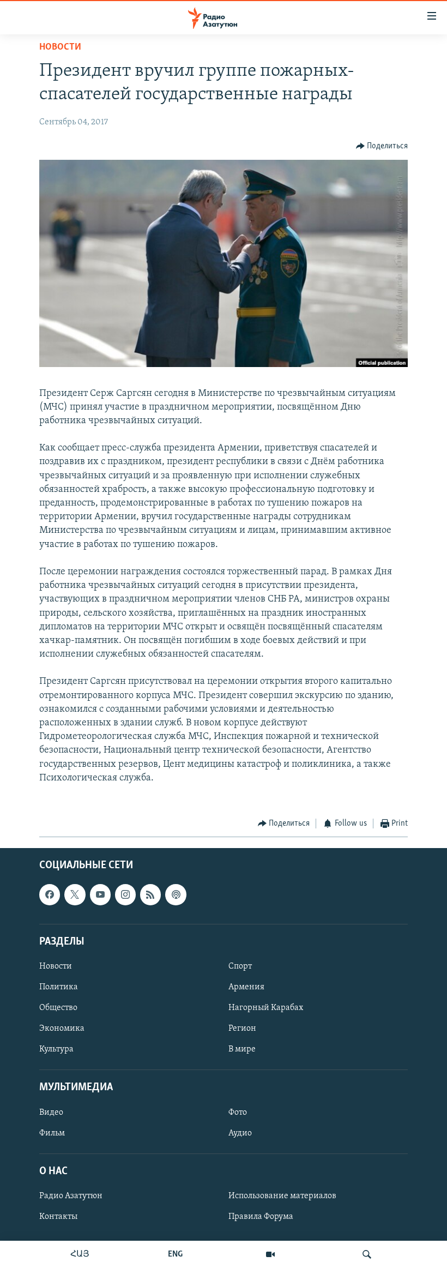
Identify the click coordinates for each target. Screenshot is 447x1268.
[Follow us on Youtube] (100, 895)
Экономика (61, 1029)
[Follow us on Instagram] (125, 895)
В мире (242, 1049)
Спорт (240, 966)
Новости (60, 47)
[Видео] (270, 1254)
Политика (58, 987)
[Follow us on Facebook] (49, 895)
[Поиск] (367, 1254)
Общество (58, 1008)
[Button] (382, 146)
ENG (175, 1254)
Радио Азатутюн (70, 1196)
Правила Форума (260, 1217)
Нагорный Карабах (265, 1008)
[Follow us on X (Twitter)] (74, 895)
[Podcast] (175, 895)
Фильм (52, 1133)
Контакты (58, 1217)
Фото (237, 1112)
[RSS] (150, 895)
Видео (51, 1112)
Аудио (240, 1133)
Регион (242, 1029)
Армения (246, 987)
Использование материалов (282, 1196)
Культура (56, 1049)
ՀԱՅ (79, 1254)
